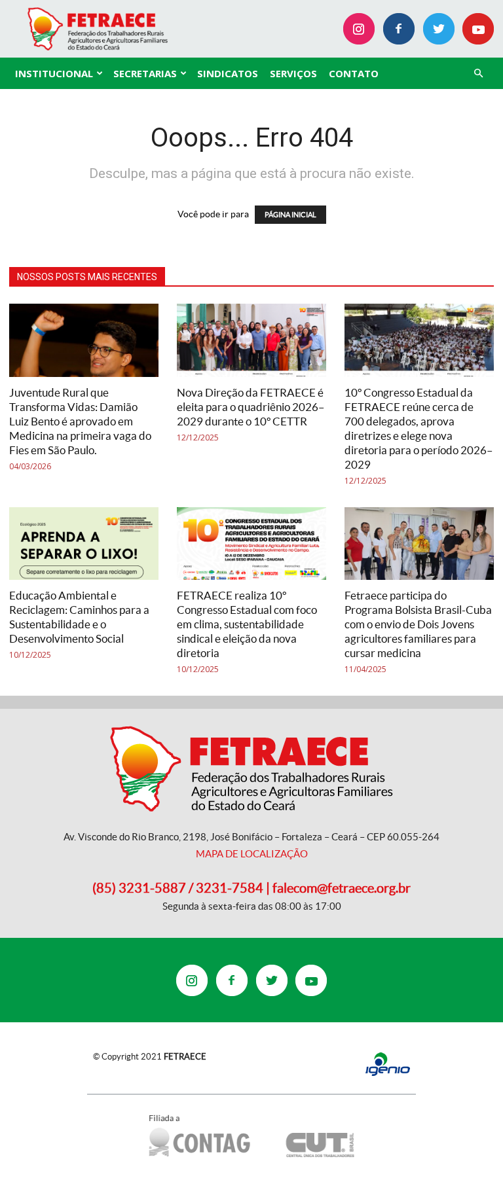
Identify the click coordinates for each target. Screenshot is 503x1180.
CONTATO (354, 73)
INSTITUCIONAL (54, 73)
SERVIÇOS (293, 73)
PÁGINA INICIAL (290, 215)
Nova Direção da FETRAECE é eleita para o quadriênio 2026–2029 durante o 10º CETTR (250, 406)
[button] (478, 73)
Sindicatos (227, 73)
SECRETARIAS (145, 73)
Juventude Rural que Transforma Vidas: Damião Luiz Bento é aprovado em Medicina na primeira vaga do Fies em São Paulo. (80, 421)
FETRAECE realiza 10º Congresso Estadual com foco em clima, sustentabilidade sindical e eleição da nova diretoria (247, 624)
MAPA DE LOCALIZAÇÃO (252, 853)
